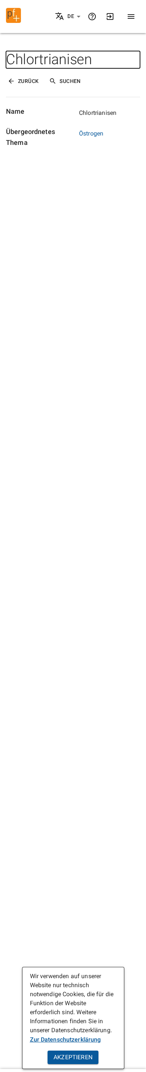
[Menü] (131, 17)
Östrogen (91, 133)
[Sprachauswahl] (60, 17)
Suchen (70, 81)
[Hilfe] (92, 17)
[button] (74, 16)
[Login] (110, 17)
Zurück (28, 81)
